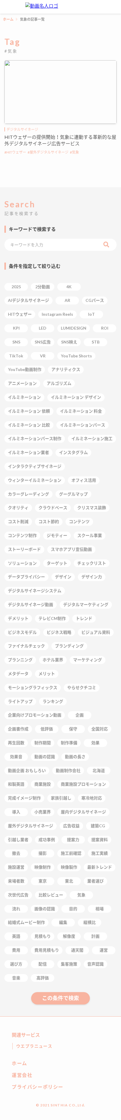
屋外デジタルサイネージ (49, 152)
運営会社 (22, 1075)
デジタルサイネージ (22, 129)
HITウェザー (16, 152)
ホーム (8, 19)
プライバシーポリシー (37, 1087)
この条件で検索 (60, 998)
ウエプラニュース (34, 1046)
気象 (75, 152)
